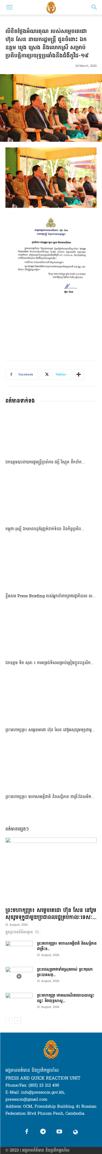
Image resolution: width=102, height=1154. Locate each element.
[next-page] (17, 1020)
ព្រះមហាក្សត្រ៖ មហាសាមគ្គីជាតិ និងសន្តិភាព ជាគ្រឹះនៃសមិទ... (49, 796)
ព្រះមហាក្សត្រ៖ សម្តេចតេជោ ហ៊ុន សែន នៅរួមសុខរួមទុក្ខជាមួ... (50, 730)
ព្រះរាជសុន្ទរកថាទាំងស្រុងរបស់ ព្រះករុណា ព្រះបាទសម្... (65, 972)
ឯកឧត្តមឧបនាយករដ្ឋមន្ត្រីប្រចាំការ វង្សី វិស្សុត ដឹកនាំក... (45, 462)
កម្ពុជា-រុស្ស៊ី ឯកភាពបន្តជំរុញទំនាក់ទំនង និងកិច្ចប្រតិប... (44, 529)
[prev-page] (8, 1020)
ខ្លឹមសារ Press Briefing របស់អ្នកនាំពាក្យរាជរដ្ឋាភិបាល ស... (50, 596)
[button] (9, 7)
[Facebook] (26, 1132)
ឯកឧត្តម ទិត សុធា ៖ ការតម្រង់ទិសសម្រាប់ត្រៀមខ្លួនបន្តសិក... (49, 663)
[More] (78, 374)
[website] (75, 1132)
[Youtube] (59, 1132)
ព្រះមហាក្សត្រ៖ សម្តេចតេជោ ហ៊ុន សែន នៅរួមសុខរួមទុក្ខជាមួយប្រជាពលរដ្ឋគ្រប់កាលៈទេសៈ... (51, 913)
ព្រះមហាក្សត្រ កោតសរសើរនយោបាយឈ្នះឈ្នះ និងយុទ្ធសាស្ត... (65, 998)
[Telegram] (43, 1132)
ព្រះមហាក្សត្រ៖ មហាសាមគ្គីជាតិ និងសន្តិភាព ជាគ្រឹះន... (67, 946)
